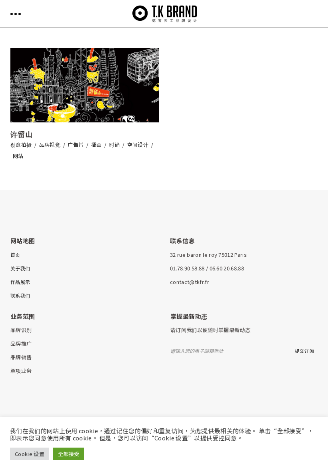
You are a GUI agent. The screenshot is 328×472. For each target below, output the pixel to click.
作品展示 (20, 281)
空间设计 (137, 144)
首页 (15, 254)
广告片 (76, 144)
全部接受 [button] (68, 454)
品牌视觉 (49, 144)
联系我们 (20, 295)
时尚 (114, 144)
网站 (18, 156)
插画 (96, 144)
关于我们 (20, 268)
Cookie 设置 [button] (29, 454)
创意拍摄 (21, 144)
